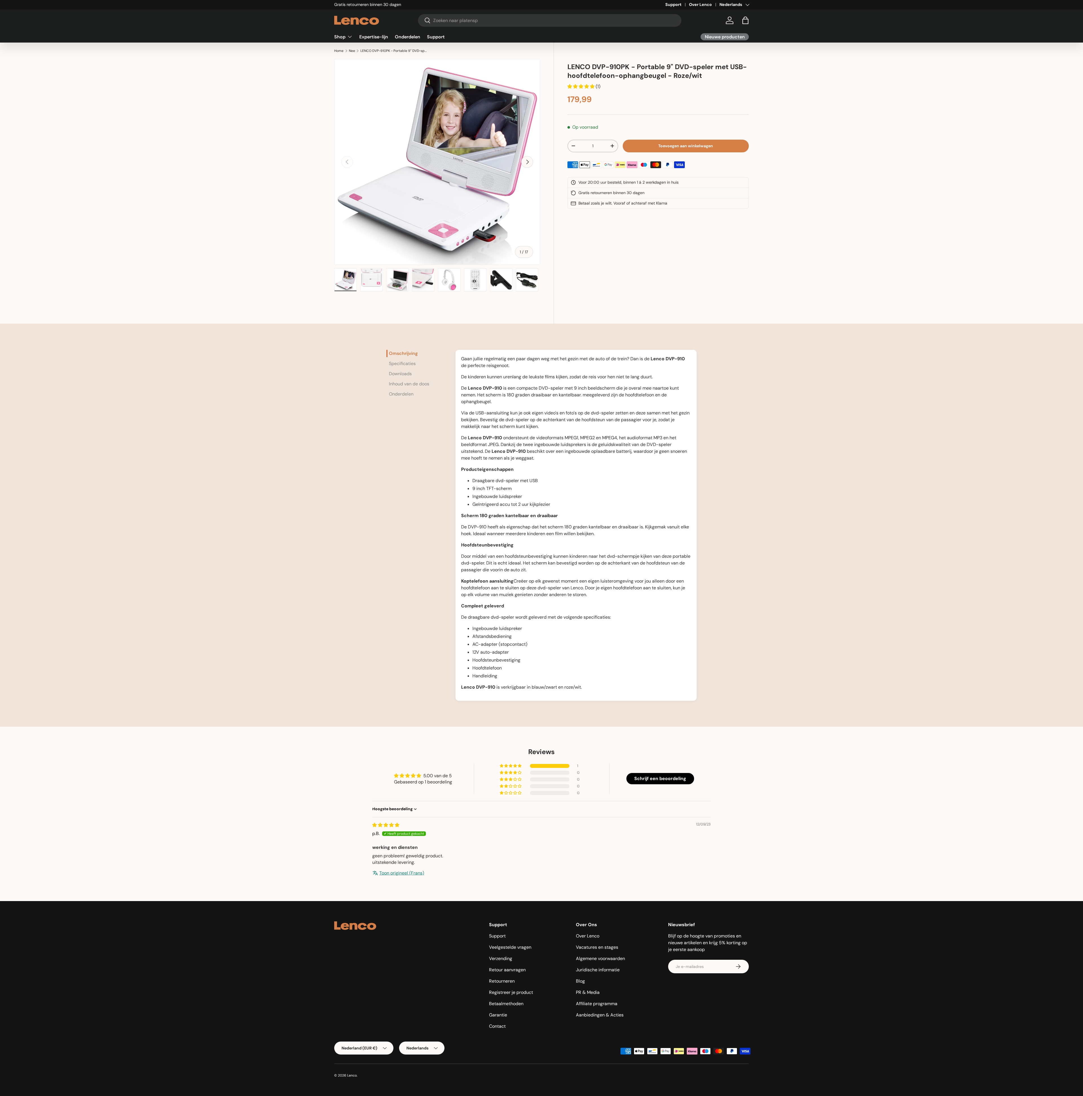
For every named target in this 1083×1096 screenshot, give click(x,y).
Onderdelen (407, 36)
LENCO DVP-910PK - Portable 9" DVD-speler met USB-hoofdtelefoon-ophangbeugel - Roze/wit (394, 51)
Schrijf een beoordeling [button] (660, 778)
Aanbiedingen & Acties (600, 1015)
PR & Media (588, 992)
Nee (352, 51)
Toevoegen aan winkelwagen (685, 145)
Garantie (498, 1015)
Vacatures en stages (597, 947)
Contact (497, 1026)
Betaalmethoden (506, 1004)
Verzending (500, 958)
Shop (339, 36)
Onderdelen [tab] (401, 394)
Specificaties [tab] (402, 363)
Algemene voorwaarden (600, 958)
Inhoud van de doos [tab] (409, 384)
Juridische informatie (598, 970)
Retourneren (502, 981)
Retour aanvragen (507, 970)
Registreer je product (511, 992)
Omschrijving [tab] (403, 353)
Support (673, 4)
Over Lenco (700, 4)
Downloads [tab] (400, 374)
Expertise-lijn (373, 36)
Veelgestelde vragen (510, 947)
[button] (745, 20)
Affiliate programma (596, 1004)
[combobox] (550, 20)
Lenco (352, 1075)
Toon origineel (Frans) (401, 873)
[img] (385, 825)
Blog (580, 981)
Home (339, 51)
